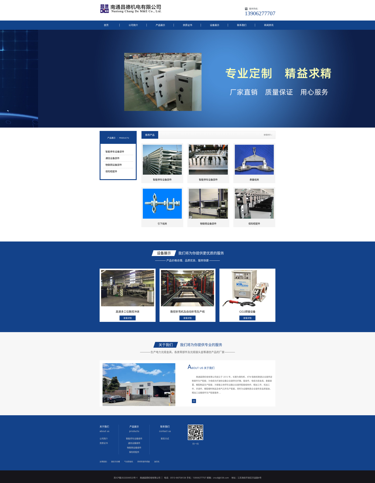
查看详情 (127, 318)
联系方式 (165, 438)
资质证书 (187, 25)
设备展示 (214, 25)
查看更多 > (268, 135)
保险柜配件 (111, 171)
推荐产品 (150, 134)
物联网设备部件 (113, 164)
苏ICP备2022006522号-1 (126, 477)
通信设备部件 (112, 158)
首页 (106, 25)
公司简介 (133, 25)
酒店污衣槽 (115, 462)
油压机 (156, 462)
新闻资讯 (268, 25)
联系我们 (241, 25)
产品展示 (160, 25)
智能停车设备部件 (114, 151)
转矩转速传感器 (143, 462)
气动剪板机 (128, 462)
